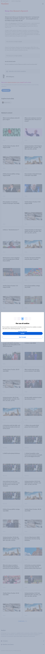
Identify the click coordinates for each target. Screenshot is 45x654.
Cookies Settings (22, 331)
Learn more (23, 328)
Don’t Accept (22, 337)
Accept (22, 333)
